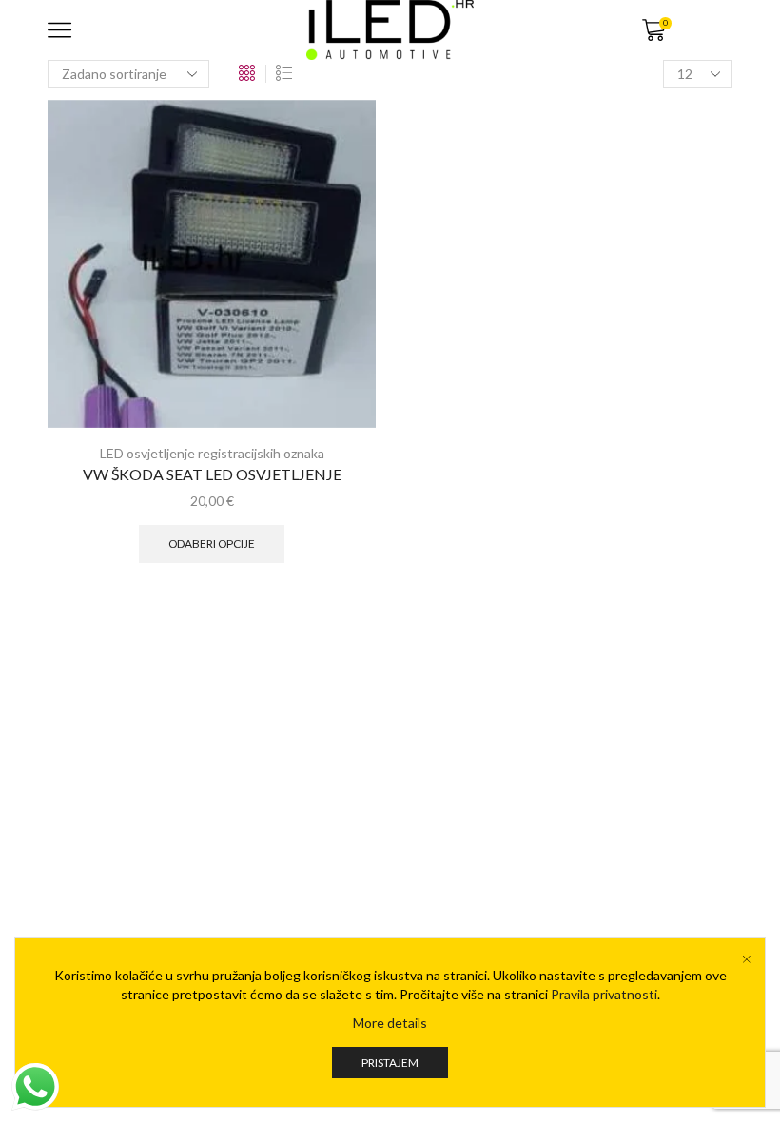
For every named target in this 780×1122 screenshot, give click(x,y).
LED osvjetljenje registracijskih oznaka (212, 453)
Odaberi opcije (211, 543)
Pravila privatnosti (604, 994)
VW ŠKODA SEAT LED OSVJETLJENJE (212, 474)
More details (390, 1023)
